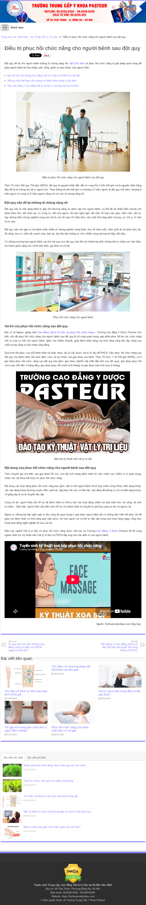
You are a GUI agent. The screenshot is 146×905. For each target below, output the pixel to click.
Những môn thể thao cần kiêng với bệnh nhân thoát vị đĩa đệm (42, 80)
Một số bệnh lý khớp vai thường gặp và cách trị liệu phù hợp (57, 811)
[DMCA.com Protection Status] (73, 873)
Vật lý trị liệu (80, 885)
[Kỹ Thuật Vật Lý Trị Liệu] (73, 12)
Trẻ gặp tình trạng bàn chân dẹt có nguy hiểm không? (26, 729)
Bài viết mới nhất (13, 757)
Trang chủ (6, 37)
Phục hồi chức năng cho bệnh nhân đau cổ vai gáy (70, 729)
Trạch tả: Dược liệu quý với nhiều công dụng (48, 780)
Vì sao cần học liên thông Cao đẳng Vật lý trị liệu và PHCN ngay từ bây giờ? (26, 646)
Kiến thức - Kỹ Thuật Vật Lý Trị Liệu (37, 37)
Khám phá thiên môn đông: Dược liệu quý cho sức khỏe (55, 765)
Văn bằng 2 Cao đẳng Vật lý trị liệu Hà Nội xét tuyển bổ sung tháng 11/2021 (119, 646)
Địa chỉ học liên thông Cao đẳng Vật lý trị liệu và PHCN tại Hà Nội (43, 75)
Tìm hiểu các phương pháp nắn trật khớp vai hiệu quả (71, 668)
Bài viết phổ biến (37, 757)
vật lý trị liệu (77, 63)
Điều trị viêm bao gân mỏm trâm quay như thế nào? (52, 827)
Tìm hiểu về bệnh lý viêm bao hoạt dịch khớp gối (51, 796)
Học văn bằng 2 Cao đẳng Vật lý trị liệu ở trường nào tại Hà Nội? (43, 85)
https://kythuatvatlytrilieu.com (78, 896)
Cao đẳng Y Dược (107, 530)
